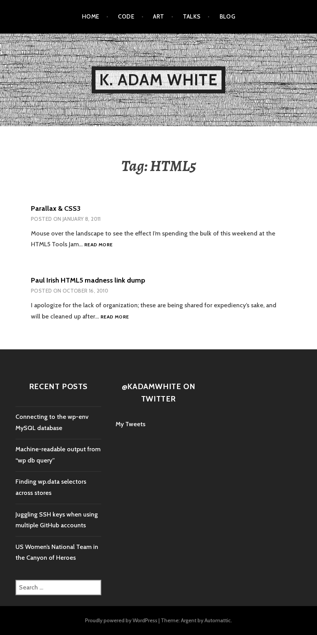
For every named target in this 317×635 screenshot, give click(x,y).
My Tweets (130, 424)
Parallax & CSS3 (55, 208)
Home (90, 16)
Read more (98, 245)
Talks (191, 16)
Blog (227, 16)
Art (158, 16)
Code (126, 16)
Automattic (218, 620)
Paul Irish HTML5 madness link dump (88, 280)
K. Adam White (158, 79)
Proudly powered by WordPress (121, 620)
